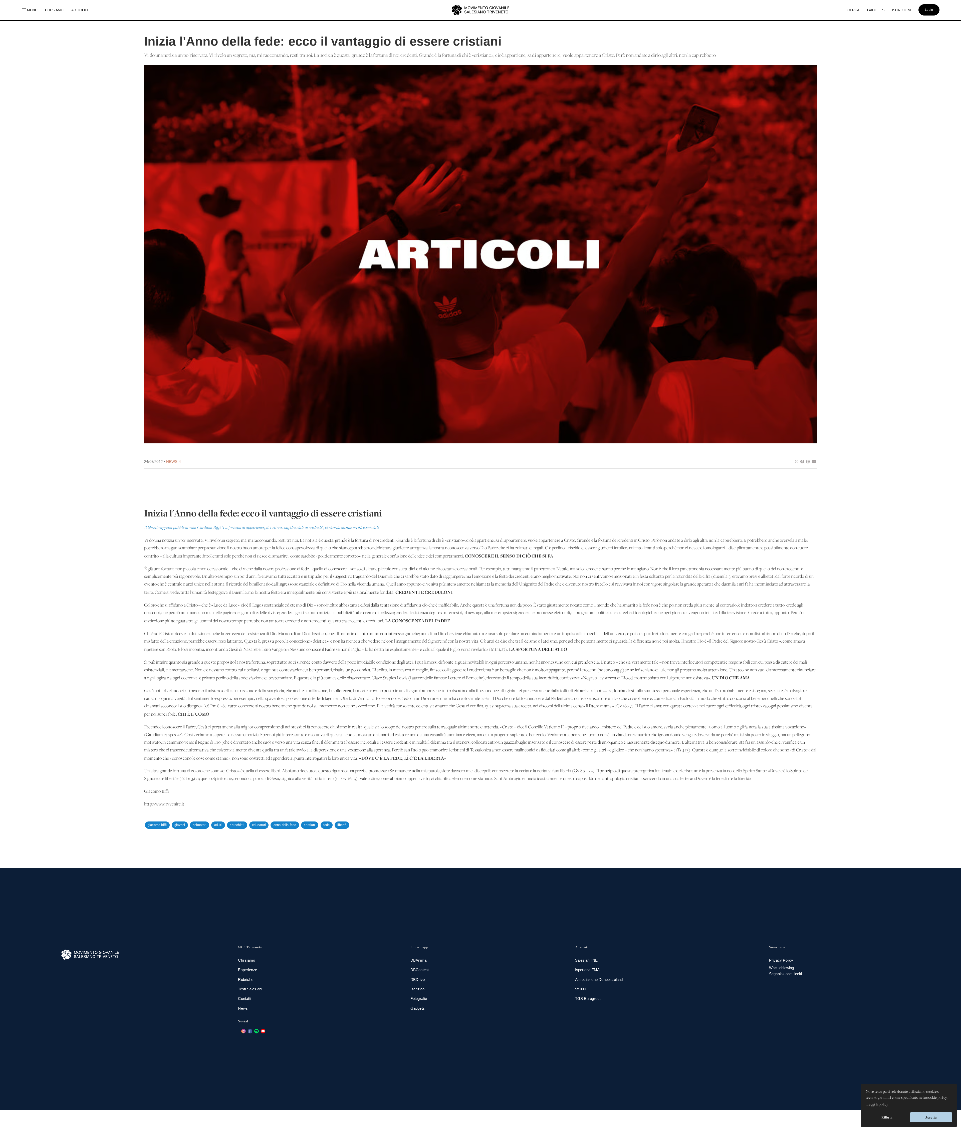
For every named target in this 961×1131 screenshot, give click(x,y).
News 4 (173, 461)
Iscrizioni (417, 989)
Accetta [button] (931, 1117)
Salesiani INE (586, 960)
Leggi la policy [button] (877, 1104)
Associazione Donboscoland (599, 979)
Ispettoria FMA (587, 970)
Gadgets (417, 1008)
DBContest (419, 970)
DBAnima (418, 960)
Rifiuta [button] (886, 1117)
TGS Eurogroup (588, 998)
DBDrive (417, 979)
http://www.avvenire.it (164, 804)
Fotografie (418, 998)
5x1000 (581, 989)
